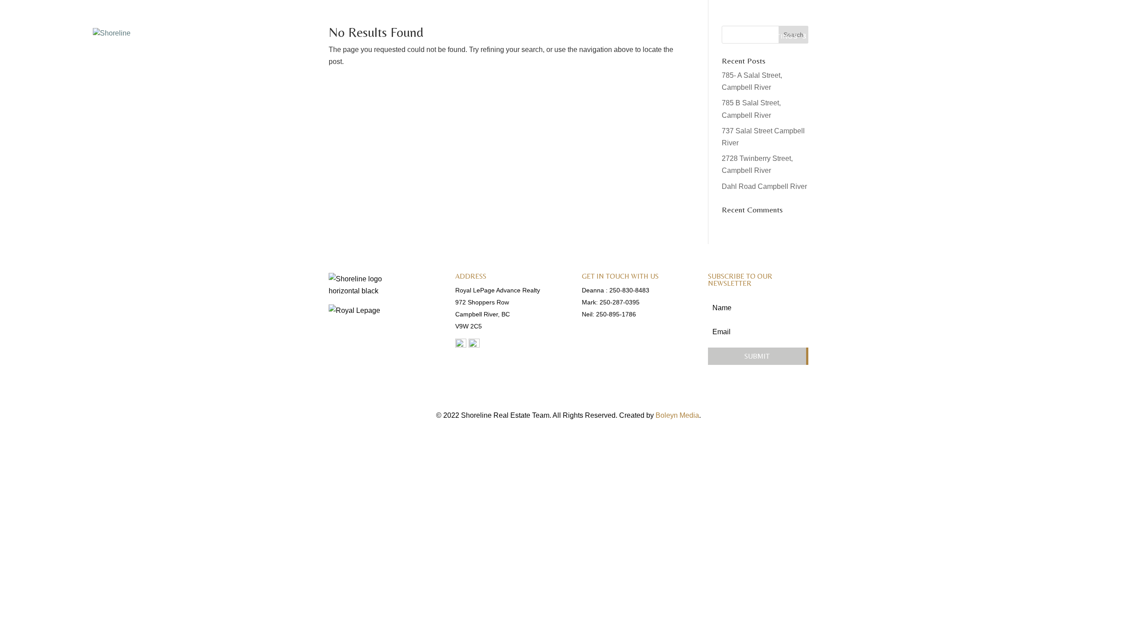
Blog (992, 36)
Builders (954, 36)
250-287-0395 (620, 302)
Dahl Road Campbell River (764, 186)
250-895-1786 (616, 314)
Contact (1029, 36)
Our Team (836, 36)
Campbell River (895, 36)
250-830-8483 (629, 290)
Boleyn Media (677, 415)
